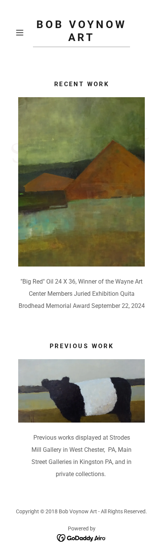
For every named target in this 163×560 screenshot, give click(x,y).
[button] (22, 32)
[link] (81, 32)
